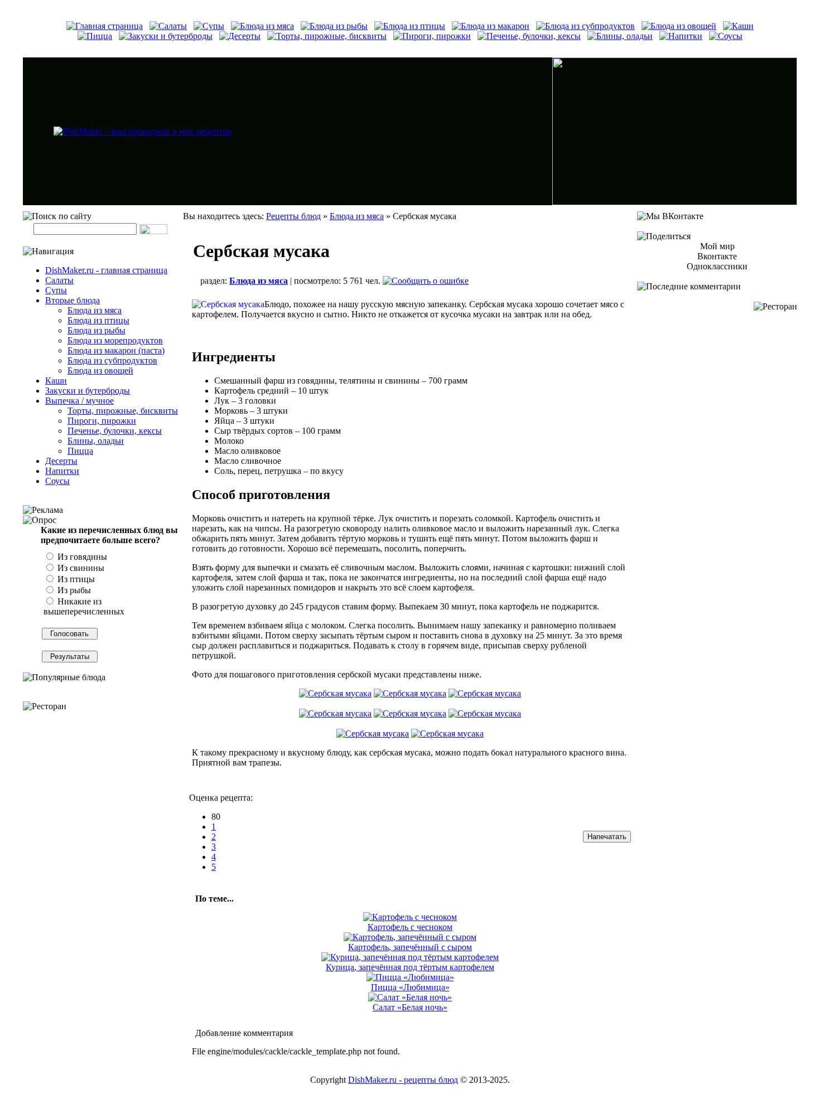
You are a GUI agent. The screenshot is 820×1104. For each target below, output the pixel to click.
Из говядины (81, 556)
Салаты (59, 280)
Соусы (57, 481)
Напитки (62, 471)
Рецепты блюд (293, 216)
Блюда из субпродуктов (112, 360)
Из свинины (79, 568)
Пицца (80, 451)
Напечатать (606, 836)
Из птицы (75, 579)
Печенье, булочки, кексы (114, 430)
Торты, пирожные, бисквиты (122, 410)
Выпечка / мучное (79, 400)
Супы (56, 290)
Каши (56, 380)
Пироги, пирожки (101, 420)
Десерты (61, 461)
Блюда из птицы (98, 320)
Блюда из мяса (94, 310)
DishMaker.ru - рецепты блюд (403, 1079)
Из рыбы (73, 590)
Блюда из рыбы (96, 330)
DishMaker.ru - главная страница (106, 270)
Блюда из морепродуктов (115, 340)
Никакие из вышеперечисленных (84, 606)
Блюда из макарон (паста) (116, 350)
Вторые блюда (72, 300)
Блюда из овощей (100, 370)
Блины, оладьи (95, 441)
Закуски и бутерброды (87, 390)
